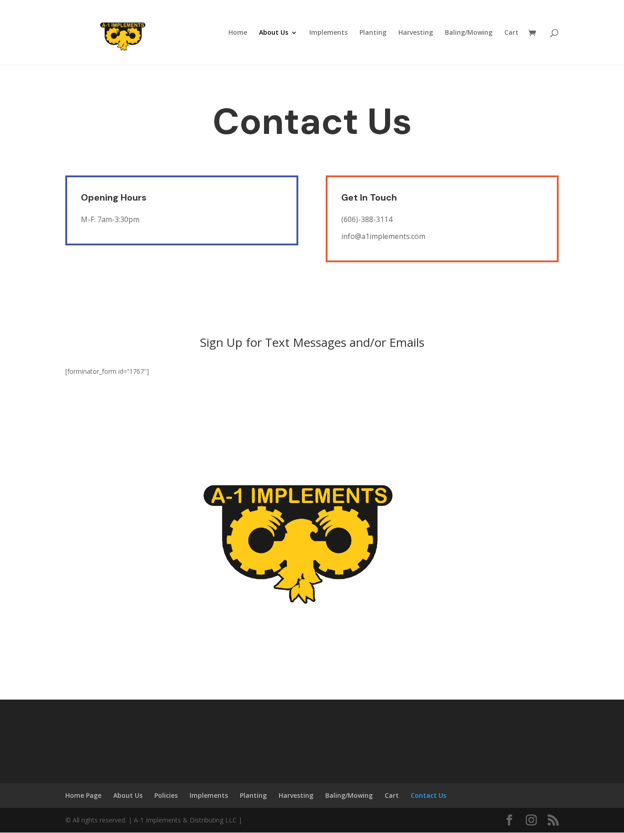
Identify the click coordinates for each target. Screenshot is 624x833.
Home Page (83, 795)
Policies (166, 795)
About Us (273, 33)
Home (237, 33)
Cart (511, 33)
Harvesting (415, 33)
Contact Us (428, 795)
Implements (328, 33)
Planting (373, 33)
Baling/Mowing (468, 33)
